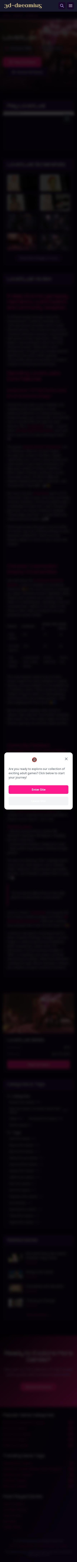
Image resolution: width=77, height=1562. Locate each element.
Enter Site (38, 790)
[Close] (66, 758)
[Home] (23, 5)
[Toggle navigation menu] (70, 5)
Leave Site (38, 801)
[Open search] (62, 5)
